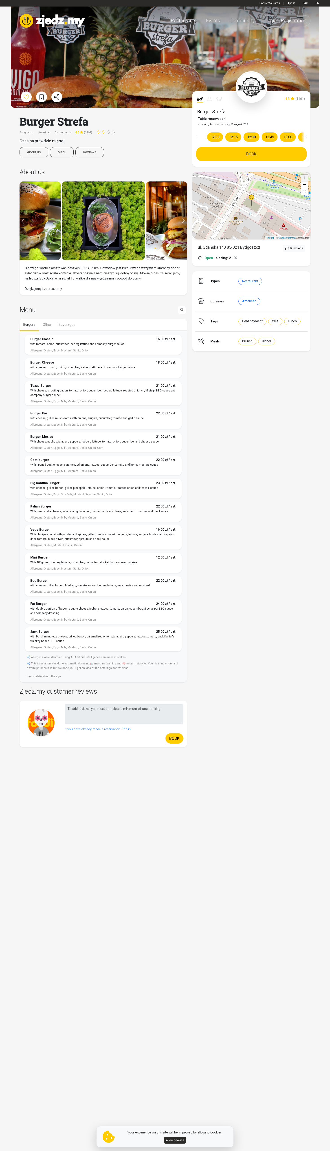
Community (241, 20)
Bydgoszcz (27, 132)
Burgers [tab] (29, 324)
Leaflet (270, 237)
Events (213, 20)
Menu (61, 152)
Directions (296, 248)
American (249, 301)
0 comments (63, 132)
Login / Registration (285, 20)
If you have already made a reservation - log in (98, 729)
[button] (197, 137)
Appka (291, 3)
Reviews (90, 152)
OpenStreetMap (287, 237)
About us (34, 152)
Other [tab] (47, 324)
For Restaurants (270, 3)
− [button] (304, 185)
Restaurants (183, 20)
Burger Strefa (211, 111)
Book (251, 154)
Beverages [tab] (66, 324)
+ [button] (304, 178)
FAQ (305, 3)
